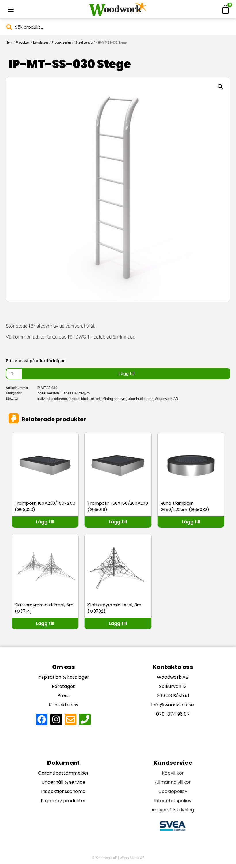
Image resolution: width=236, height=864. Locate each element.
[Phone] (85, 719)
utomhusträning (140, 399)
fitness (74, 399)
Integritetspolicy (172, 800)
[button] (10, 9)
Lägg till (126, 373)
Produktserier (61, 42)
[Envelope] (70, 719)
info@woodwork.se (172, 705)
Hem (9, 42)
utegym (120, 399)
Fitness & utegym (75, 393)
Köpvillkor (173, 773)
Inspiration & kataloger (63, 677)
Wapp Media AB (132, 858)
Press (63, 695)
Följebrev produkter (63, 800)
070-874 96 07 (173, 714)
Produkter (23, 42)
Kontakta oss (63, 705)
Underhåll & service (63, 782)
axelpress (59, 399)
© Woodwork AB (104, 858)
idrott (85, 399)
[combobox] (118, 27)
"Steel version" (84, 42)
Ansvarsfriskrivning (172, 810)
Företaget (63, 686)
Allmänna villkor (173, 782)
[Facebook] (41, 719)
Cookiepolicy (172, 791)
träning (107, 399)
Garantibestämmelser (63, 773)
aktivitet (43, 399)
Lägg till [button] (45, 522)
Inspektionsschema (63, 791)
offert (95, 399)
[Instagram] (56, 719)
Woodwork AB (166, 399)
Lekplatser (40, 42)
